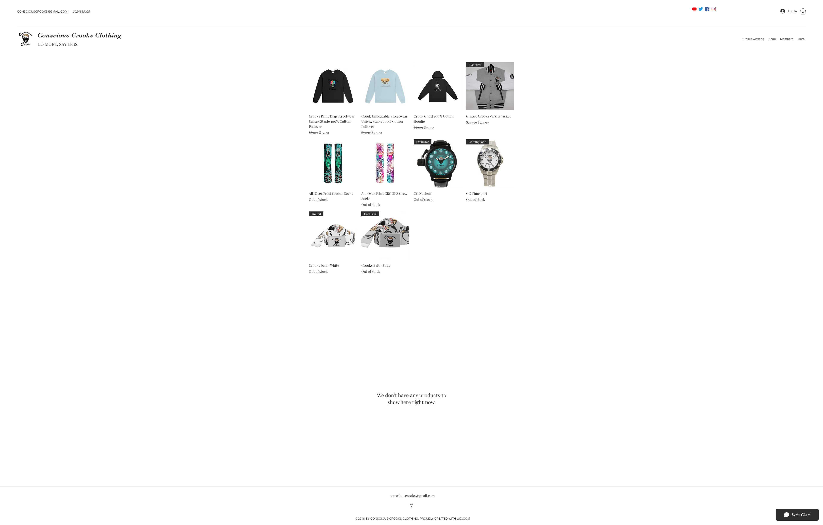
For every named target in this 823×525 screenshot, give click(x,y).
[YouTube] (694, 9)
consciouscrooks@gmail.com (412, 495)
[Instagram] (714, 9)
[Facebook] (707, 9)
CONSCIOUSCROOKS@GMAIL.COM (42, 11)
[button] (803, 11)
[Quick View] (333, 86)
